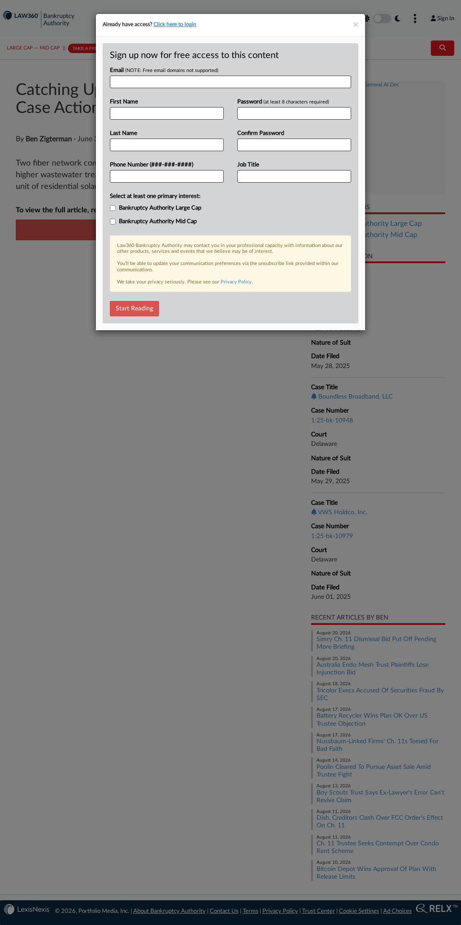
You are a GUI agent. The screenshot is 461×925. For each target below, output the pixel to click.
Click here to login (175, 24)
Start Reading (134, 308)
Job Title (248, 165)
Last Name (123, 133)
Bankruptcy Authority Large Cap (160, 208)
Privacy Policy (236, 281)
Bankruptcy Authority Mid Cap (158, 222)
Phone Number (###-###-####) (151, 165)
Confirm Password (260, 133)
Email (164, 70)
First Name (124, 102)
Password (283, 102)
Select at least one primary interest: (155, 196)
